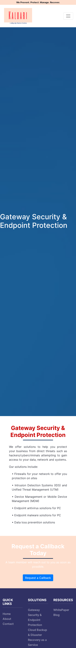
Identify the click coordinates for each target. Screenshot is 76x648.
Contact (8, 624)
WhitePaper (61, 610)
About (7, 619)
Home (7, 614)
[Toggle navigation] (68, 16)
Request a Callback (38, 578)
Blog (56, 615)
